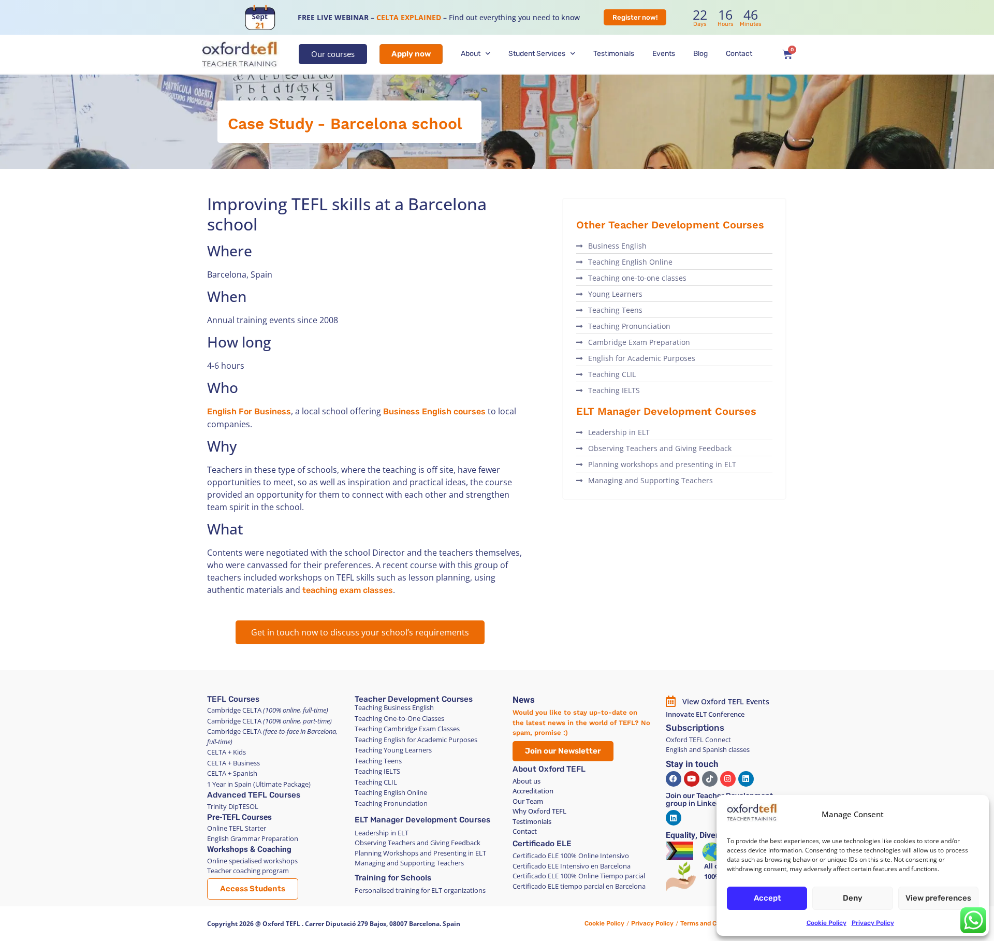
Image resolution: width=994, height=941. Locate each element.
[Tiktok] (710, 779)
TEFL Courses (233, 699)
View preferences (938, 898)
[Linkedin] (746, 779)
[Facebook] (673, 779)
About (470, 53)
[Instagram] (728, 779)
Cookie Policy (826, 922)
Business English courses (434, 411)
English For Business (249, 411)
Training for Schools (393, 877)
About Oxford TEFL (549, 769)
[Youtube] (691, 779)
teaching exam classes (347, 590)
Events (663, 53)
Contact (739, 53)
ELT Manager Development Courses (422, 819)
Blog (700, 53)
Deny (853, 898)
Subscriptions (695, 727)
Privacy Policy (873, 922)
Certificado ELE (542, 843)
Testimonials (613, 53)
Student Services (536, 53)
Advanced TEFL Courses (253, 795)
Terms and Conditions (711, 923)
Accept (767, 898)
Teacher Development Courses (414, 699)
